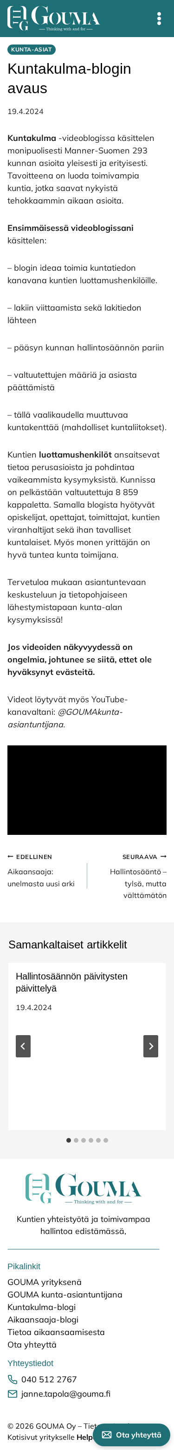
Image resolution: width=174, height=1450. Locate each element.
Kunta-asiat (31, 49)
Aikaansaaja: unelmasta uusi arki (42, 870)
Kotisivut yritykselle (71, 1437)
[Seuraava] (150, 1046)
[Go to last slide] (23, 1046)
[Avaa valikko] (159, 18)
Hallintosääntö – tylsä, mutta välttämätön (138, 876)
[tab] (68, 1140)
